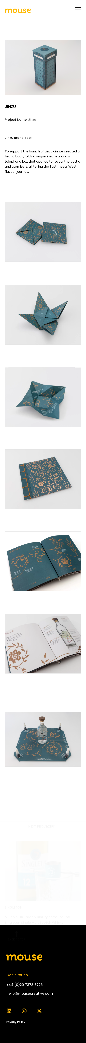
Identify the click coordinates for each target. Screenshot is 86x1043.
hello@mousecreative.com (29, 994)
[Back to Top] (16, 934)
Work (50, 826)
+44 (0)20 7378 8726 (24, 985)
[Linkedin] (9, 1010)
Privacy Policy (15, 1022)
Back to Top (16, 939)
